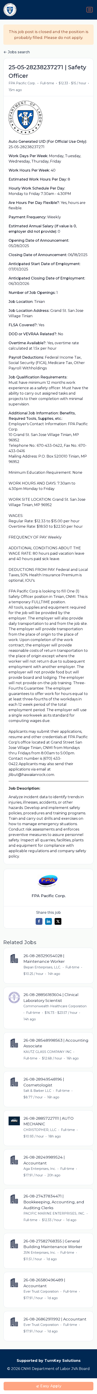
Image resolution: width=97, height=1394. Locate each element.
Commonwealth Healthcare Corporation (55, 1006)
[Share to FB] (39, 921)
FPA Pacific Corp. (22, 83)
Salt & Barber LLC (37, 1091)
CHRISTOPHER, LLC (39, 1130)
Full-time (47, 83)
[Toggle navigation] (89, 10)
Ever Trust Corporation (41, 1291)
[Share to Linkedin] (48, 921)
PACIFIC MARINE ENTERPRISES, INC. (54, 1213)
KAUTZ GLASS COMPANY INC (47, 1052)
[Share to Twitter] (58, 921)
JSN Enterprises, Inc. (39, 1253)
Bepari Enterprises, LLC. (42, 967)
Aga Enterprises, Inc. (39, 1169)
